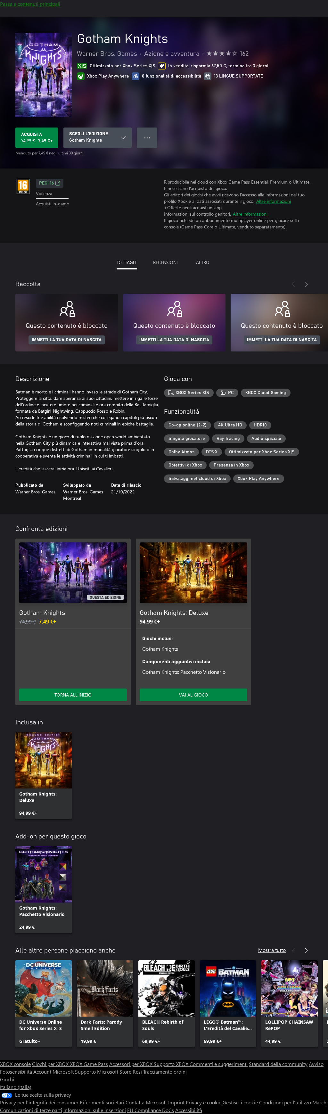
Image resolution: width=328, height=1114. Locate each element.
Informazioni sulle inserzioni (94, 1110)
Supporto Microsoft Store (103, 1071)
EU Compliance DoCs (150, 1110)
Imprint (176, 1102)
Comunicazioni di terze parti (31, 1110)
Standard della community (278, 1063)
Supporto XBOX (172, 1063)
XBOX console (15, 1063)
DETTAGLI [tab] (126, 262)
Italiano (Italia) (15, 1087)
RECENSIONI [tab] (165, 262)
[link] (43, 775)
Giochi (7, 1079)
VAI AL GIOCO (193, 695)
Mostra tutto (272, 949)
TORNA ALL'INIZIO (73, 695)
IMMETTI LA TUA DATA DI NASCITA (67, 340)
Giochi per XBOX (51, 1063)
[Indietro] (293, 284)
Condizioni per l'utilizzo (285, 1102)
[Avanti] (306, 284)
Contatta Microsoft (146, 1102)
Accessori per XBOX (131, 1063)
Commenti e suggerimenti (219, 1063)
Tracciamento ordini (165, 1071)
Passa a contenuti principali (30, 3)
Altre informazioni (273, 201)
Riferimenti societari (102, 1102)
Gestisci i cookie (240, 1102)
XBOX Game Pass (89, 1063)
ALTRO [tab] (202, 262)
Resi (137, 1071)
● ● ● (147, 137)
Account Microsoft (53, 1071)
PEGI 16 (46, 183)
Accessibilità (188, 1110)
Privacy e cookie (203, 1102)
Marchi (320, 1102)
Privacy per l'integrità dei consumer (39, 1102)
